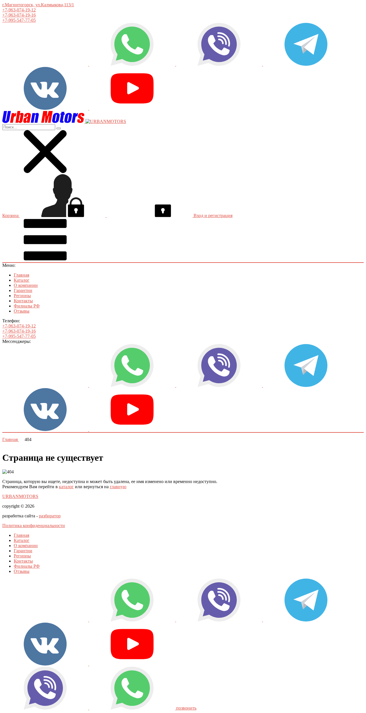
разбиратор (50, 515)
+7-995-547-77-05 (19, 20)
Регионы (22, 295)
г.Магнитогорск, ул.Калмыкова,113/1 (38, 4)
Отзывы (21, 311)
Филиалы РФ (27, 305)
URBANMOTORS (20, 496)
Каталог (21, 280)
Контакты (23, 300)
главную (118, 486)
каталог (66, 486)
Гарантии (23, 290)
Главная (21, 275)
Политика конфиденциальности (33, 525)
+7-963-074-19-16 (19, 15)
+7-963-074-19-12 (19, 9)
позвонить (186, 708)
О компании (26, 285)
